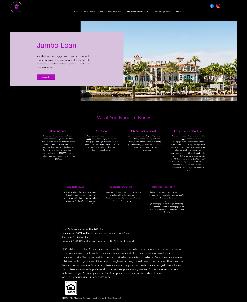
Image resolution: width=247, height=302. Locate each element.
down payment (62, 136)
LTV (183, 138)
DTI (153, 136)
